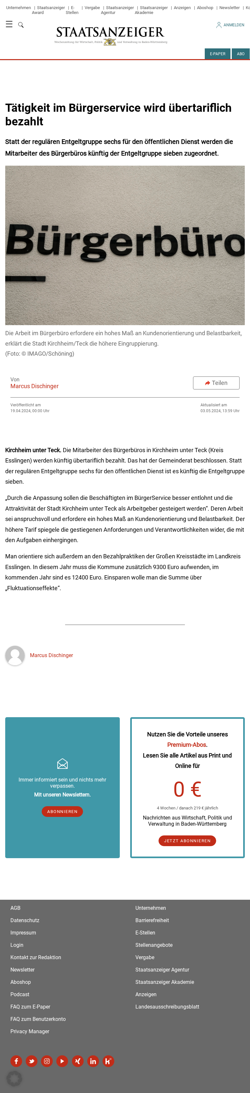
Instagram (47, 1061)
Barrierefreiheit (152, 920)
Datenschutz (24, 920)
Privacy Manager (29, 1031)
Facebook (16, 1061)
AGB (15, 908)
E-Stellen (72, 10)
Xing (78, 1061)
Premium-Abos (186, 744)
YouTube (62, 1061)
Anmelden (234, 25)
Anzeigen (182, 7)
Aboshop (205, 7)
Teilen (220, 382)
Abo (240, 54)
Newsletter (229, 7)
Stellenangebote (154, 945)
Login (16, 945)
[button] (14, 1078)
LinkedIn (93, 1061)
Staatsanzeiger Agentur (162, 970)
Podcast (19, 994)
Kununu (108, 1061)
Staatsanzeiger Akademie (151, 10)
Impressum (23, 933)
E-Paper (217, 54)
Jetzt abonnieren (187, 840)
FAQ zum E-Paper (30, 1007)
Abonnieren (62, 811)
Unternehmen (18, 7)
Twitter (31, 1061)
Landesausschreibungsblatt (167, 1007)
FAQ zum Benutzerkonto (38, 1019)
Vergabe (92, 7)
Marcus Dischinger (34, 386)
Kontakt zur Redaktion (35, 957)
